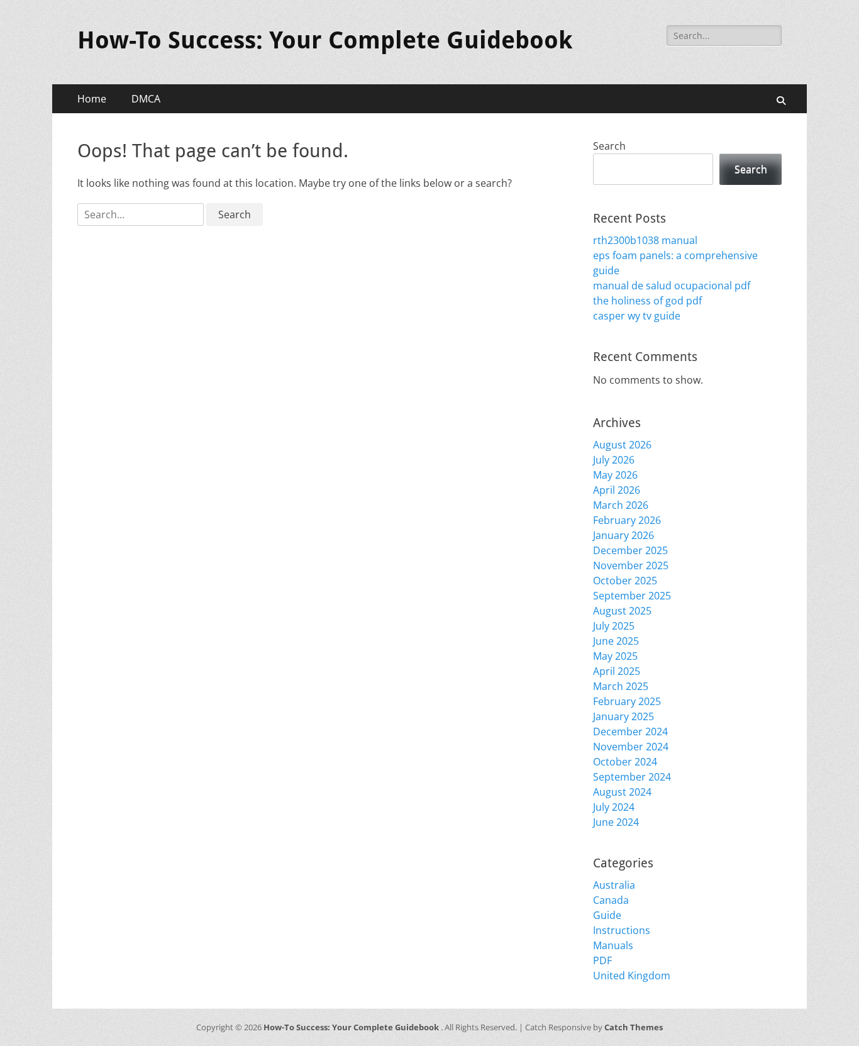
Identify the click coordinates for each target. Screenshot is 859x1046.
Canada (611, 900)
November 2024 (630, 747)
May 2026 (615, 475)
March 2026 (620, 505)
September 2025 (632, 596)
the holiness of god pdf (647, 301)
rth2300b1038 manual (645, 240)
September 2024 (632, 777)
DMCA (145, 99)
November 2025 (630, 565)
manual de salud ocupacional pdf (671, 285)
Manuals (613, 945)
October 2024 (625, 762)
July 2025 (614, 626)
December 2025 (630, 550)
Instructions (621, 930)
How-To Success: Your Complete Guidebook (324, 40)
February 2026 (627, 520)
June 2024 (616, 822)
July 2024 (614, 807)
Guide (607, 915)
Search (609, 146)
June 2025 (616, 641)
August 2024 (622, 792)
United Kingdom (631, 975)
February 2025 (627, 701)
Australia (614, 885)
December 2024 (630, 731)
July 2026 (614, 460)
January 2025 (623, 716)
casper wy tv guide (636, 316)
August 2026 (622, 445)
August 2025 (622, 611)
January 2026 (623, 535)
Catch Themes (633, 1027)
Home (91, 99)
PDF (602, 960)
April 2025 (616, 671)
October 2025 (625, 580)
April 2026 (616, 490)
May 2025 (615, 656)
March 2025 (620, 686)
